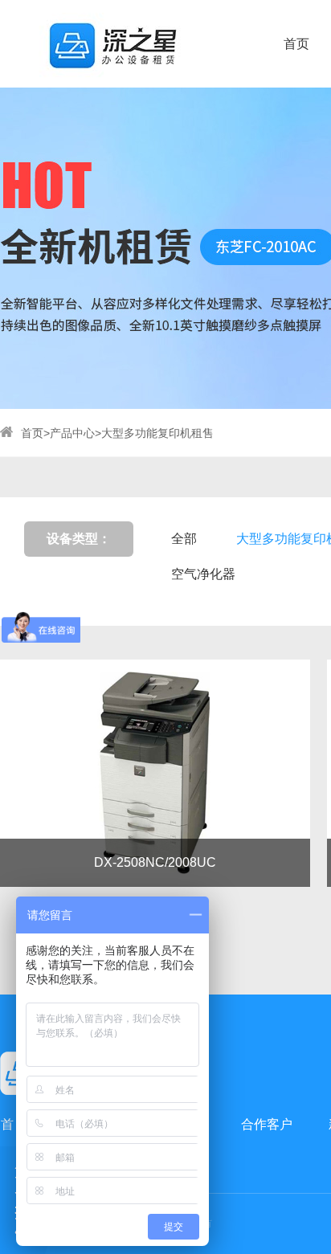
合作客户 (266, 1124)
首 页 (15, 1124)
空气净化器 (203, 574)
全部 (184, 538)
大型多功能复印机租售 (157, 433)
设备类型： (79, 538)
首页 (296, 44)
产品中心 (72, 433)
